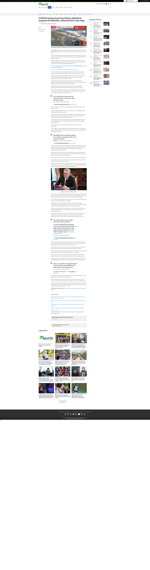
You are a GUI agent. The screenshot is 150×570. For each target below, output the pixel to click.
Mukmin (57, 7)
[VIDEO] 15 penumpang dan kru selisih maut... (97, 32)
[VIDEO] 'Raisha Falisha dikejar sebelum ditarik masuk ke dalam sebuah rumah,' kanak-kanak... (46, 396)
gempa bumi (57, 311)
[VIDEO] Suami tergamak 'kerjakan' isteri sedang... (97, 84)
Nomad (90, 14)
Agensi (69, 285)
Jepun (64, 311)
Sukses (57, 14)
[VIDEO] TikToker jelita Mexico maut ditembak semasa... (97, 71)
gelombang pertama (72, 311)
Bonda (43, 14)
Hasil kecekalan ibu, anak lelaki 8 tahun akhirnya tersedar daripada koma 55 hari (62, 363)
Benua (49, 7)
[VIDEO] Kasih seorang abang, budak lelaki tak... (97, 45)
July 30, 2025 (72, 104)
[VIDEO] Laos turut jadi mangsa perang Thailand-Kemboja (67, 69)
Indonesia (78, 311)
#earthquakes (70, 231)
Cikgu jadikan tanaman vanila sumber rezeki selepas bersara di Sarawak (78, 363)
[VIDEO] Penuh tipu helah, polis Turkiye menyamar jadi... (97, 52)
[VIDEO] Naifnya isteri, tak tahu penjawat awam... (97, 58)
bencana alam (57, 313)
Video (70, 7)
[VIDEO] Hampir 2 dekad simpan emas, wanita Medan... (97, 78)
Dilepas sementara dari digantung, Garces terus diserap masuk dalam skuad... (78, 396)
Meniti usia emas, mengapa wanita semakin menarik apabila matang (62, 396)
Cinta (47, 14)
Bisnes (71, 14)
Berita (46, 7)
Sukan (53, 7)
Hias (53, 14)
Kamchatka (53, 311)
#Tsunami (55, 233)
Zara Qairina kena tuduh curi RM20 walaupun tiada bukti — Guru (78, 380)
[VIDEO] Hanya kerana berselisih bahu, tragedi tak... (97, 26)
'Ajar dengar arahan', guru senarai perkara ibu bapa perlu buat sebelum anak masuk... (46, 363)
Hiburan (79, 14)
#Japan (60, 233)
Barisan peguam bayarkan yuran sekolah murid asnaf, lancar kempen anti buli (62, 346)
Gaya (50, 14)
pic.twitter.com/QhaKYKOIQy (61, 235)
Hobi (83, 14)
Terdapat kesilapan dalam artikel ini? (60, 324)
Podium (75, 14)
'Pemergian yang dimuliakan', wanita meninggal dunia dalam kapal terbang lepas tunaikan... (78, 346)
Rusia (61, 311)
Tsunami (66, 311)
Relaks (61, 7)
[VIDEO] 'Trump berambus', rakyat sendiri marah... (97, 65)
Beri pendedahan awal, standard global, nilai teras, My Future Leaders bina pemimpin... (46, 380)
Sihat (86, 14)
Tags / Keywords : (54, 310)
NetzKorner (65, 7)
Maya (42, 7)
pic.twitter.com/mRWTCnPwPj (61, 269)
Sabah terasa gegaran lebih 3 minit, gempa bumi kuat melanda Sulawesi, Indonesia (67, 308)
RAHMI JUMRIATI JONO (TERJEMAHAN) (48, 23)
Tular (64, 14)
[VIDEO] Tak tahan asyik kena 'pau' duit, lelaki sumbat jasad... (97, 39)
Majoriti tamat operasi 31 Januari (45, 345)
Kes (67, 14)
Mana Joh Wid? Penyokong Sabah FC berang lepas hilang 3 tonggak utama (62, 380)
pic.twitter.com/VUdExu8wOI (61, 102)
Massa (61, 14)
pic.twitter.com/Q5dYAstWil (64, 140)
